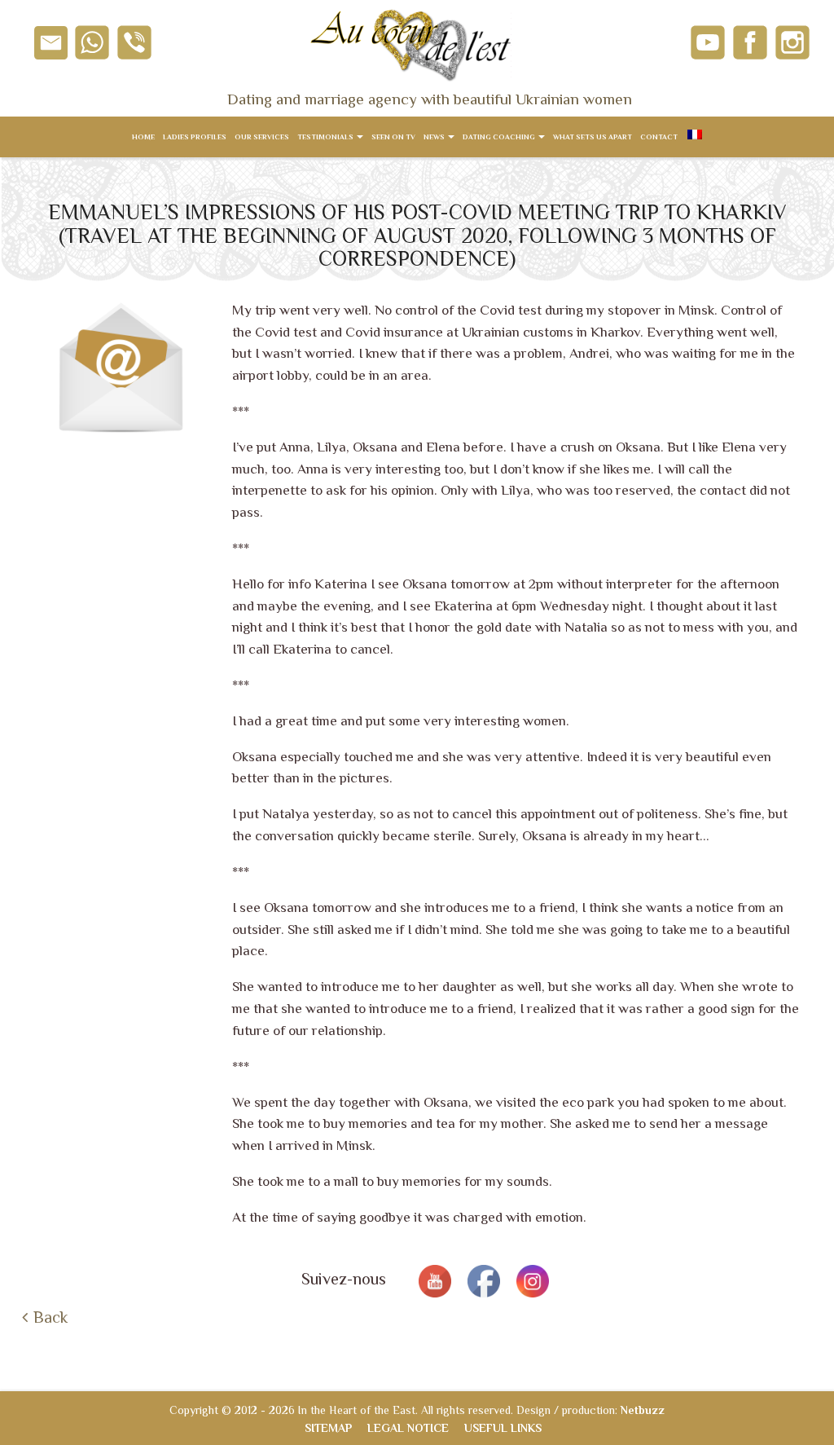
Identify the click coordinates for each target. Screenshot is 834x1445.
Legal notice (408, 1427)
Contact (659, 137)
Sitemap (328, 1427)
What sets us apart (592, 137)
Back (50, 1317)
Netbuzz (643, 1409)
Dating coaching (500, 137)
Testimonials (326, 137)
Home (143, 137)
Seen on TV (393, 137)
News (435, 137)
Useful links (503, 1427)
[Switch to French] (694, 137)
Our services (262, 137)
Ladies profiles (194, 137)
